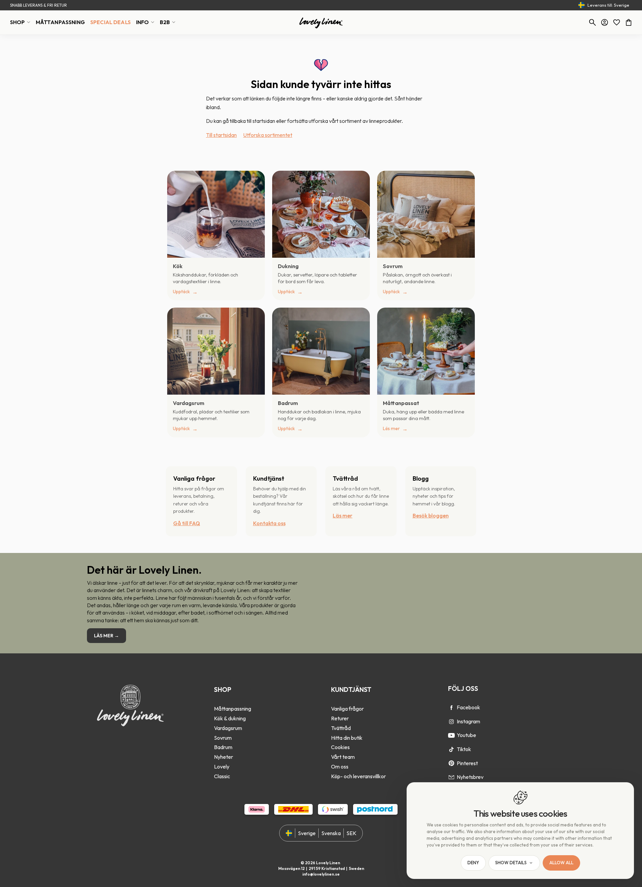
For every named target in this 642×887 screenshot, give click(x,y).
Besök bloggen (431, 515)
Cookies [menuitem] (340, 747)
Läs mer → (106, 636)
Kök (178, 266)
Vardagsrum (188, 403)
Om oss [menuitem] (339, 766)
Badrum (288, 403)
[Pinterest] (451, 763)
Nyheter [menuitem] (223, 756)
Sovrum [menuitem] (223, 737)
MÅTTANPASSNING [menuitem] (60, 22)
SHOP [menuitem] (17, 22)
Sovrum (393, 266)
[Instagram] (451, 721)
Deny (473, 863)
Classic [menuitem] (222, 776)
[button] (616, 22)
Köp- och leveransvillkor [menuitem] (358, 776)
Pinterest (467, 763)
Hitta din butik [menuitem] (346, 737)
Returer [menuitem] (340, 718)
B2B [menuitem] (165, 22)
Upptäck (181, 292)
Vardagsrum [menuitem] (228, 728)
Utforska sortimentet (267, 135)
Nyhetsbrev (470, 777)
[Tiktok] (451, 749)
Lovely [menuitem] (221, 766)
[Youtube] (451, 735)
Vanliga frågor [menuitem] (347, 708)
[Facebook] (451, 707)
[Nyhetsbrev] (451, 777)
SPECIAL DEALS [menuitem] (110, 22)
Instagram (468, 721)
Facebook (468, 707)
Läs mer (391, 428)
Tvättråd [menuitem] (341, 728)
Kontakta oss (269, 523)
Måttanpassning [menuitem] (232, 708)
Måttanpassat (401, 403)
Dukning (288, 266)
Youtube (466, 735)
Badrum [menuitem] (223, 747)
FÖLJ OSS (463, 688)
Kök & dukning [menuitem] (230, 718)
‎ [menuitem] (232, 699)
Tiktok (464, 749)
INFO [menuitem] (142, 22)
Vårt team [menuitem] (343, 756)
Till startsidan (221, 135)
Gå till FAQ (186, 523)
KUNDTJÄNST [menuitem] (351, 690)
